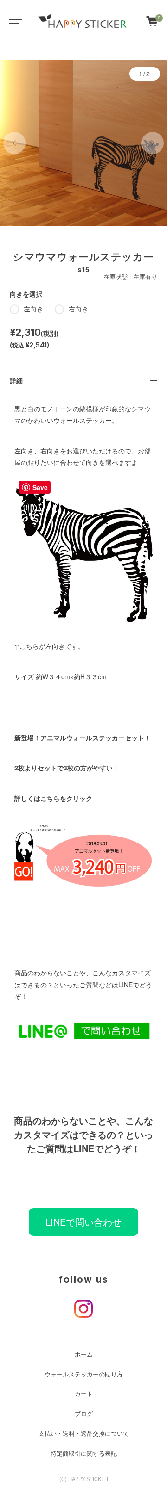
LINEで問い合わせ (83, 1221)
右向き (78, 308)
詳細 (16, 380)
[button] (14, 143)
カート (84, 1393)
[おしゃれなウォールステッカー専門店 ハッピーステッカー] (82, 20)
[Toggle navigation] (14, 21)
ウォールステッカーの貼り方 (84, 1374)
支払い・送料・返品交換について (84, 1433)
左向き (33, 308)
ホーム (84, 1354)
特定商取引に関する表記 (84, 1453)
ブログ (84, 1413)
